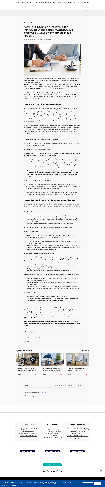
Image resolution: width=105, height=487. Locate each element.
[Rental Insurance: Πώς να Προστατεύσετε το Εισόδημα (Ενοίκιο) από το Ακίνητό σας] (27, 359)
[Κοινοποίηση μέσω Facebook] (25, 337)
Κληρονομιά (33, 332)
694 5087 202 (32, 436)
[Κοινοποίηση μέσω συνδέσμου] (36, 337)
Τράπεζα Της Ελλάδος (52, 429)
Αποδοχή (97, 483)
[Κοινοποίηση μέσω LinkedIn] (32, 337)
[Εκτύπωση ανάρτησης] (40, 337)
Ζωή (26, 332)
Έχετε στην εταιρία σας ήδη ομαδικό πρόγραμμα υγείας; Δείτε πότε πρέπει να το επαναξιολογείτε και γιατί (51, 369)
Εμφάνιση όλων (85, 350)
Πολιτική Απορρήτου (11, 485)
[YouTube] (44, 471)
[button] (52, 3)
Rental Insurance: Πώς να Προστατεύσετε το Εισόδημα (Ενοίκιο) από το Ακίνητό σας (27, 369)
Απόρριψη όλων (88, 483)
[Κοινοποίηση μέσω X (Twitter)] (28, 337)
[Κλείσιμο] (103, 484)
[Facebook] (47, 471)
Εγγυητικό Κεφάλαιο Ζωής (52, 431)
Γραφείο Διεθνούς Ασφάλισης (52, 437)
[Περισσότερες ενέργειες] (80, 23)
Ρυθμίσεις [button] (78, 483)
